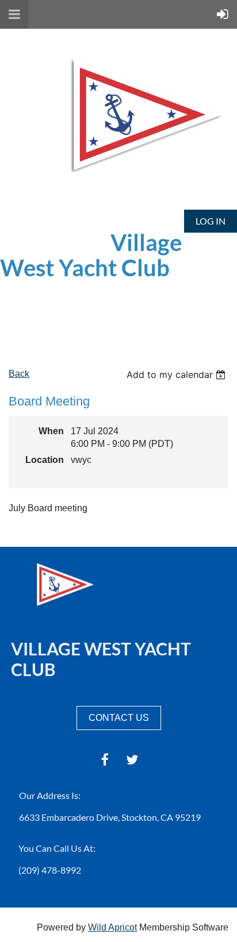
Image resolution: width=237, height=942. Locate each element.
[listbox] (177, 374)
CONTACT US (119, 718)
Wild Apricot (112, 927)
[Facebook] (105, 759)
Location (44, 460)
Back (19, 374)
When (51, 431)
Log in (210, 220)
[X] (132, 759)
